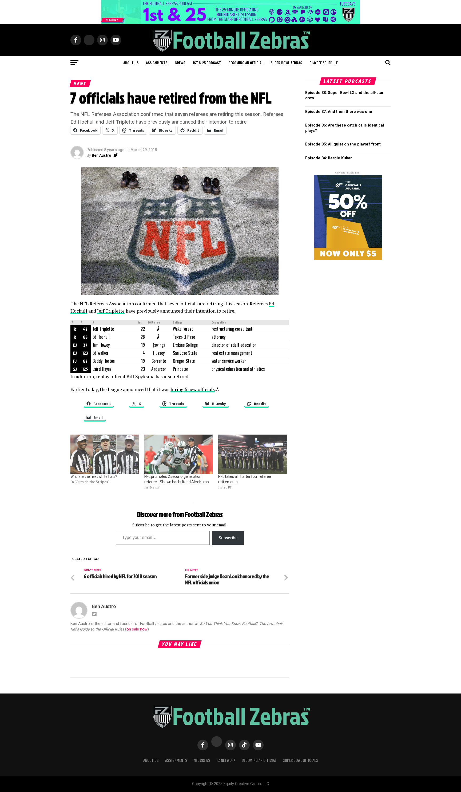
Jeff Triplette (111, 311)
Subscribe (228, 538)
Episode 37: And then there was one (338, 111)
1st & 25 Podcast (207, 62)
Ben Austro (101, 155)
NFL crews (202, 760)
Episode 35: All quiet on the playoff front (343, 144)
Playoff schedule (323, 62)
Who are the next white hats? (93, 476)
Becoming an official (245, 62)
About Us (151, 760)
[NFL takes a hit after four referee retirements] (252, 454)
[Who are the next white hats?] (104, 454)
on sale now (137, 629)
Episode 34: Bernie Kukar (328, 158)
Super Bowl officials (300, 760)
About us (130, 62)
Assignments (156, 62)
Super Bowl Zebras (286, 62)
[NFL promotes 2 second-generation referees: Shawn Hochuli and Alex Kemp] (178, 454)
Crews (180, 62)
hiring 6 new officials (192, 389)
